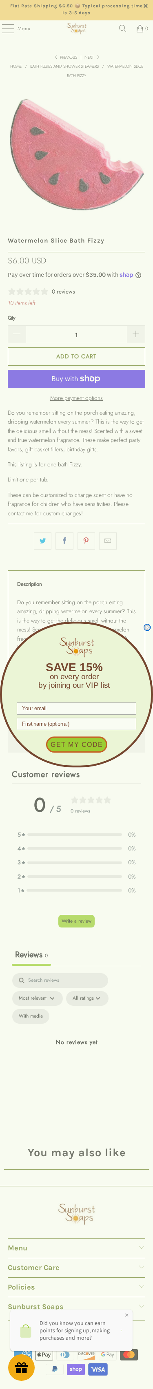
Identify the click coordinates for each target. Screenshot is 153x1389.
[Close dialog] (147, 627)
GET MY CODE (77, 744)
